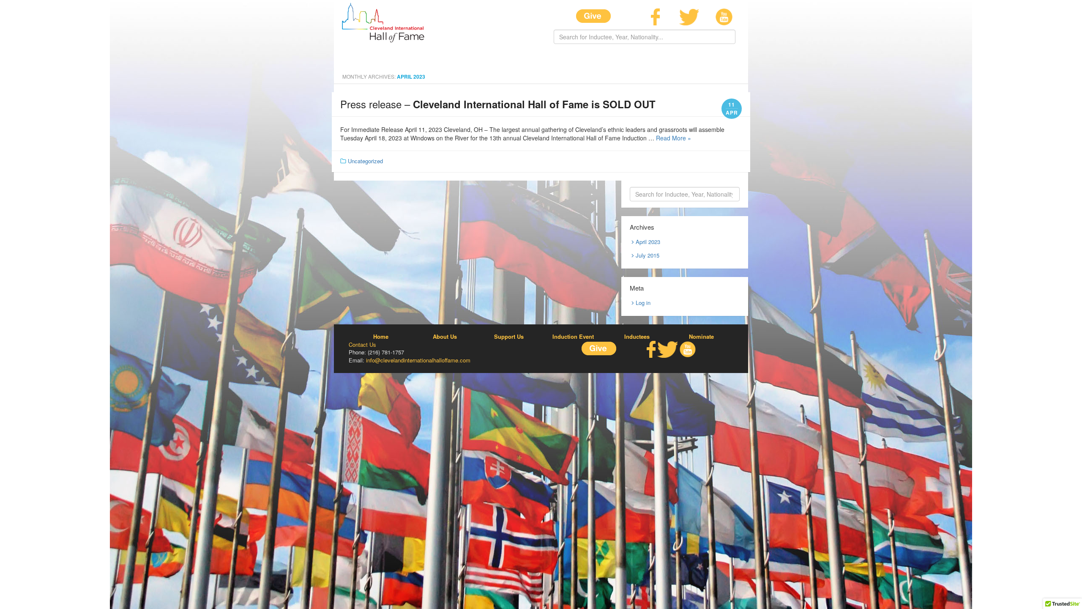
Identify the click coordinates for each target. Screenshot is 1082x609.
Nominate (701, 336)
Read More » (673, 138)
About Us (445, 336)
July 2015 (647, 255)
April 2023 (648, 242)
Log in (643, 303)
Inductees (637, 336)
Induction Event (573, 336)
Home (380, 336)
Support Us (509, 336)
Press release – (498, 103)
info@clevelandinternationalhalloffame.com (418, 360)
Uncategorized (365, 161)
